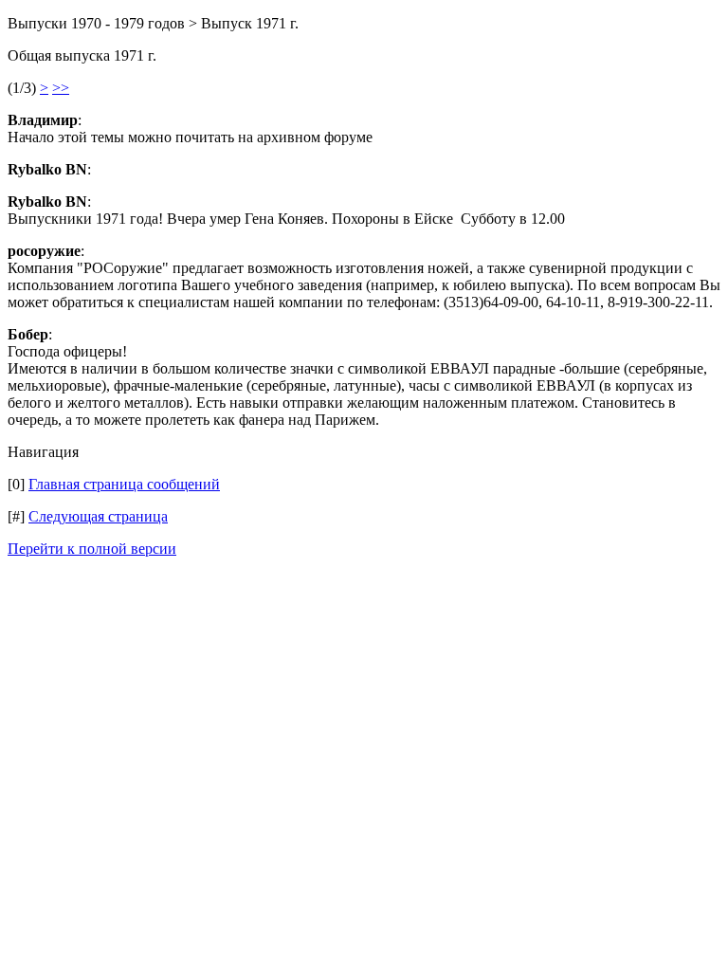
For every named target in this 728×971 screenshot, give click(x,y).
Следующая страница (98, 516)
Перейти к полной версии (92, 548)
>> (60, 88)
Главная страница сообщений (124, 484)
